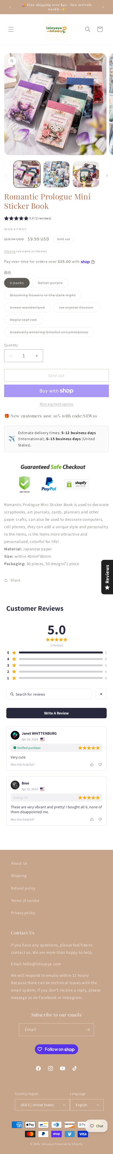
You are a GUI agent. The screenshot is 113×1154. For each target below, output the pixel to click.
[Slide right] (107, 176)
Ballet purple (53, 284)
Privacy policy (23, 912)
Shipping (10, 251)
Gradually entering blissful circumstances (52, 333)
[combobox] (101, 694)
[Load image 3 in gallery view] (85, 174)
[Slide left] (6, 176)
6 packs (20, 284)
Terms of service (25, 900)
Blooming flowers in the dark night (45, 296)
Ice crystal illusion (79, 308)
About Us (19, 863)
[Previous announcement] (10, 7)
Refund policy (23, 888)
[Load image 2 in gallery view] (56, 174)
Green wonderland (30, 308)
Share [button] (15, 580)
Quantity (11, 345)
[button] (11, 29)
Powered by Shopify (69, 1144)
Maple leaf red (26, 321)
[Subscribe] (88, 1029)
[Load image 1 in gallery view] (26, 174)
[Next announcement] (103, 7)
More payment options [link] (57, 404)
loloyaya (47, 1144)
